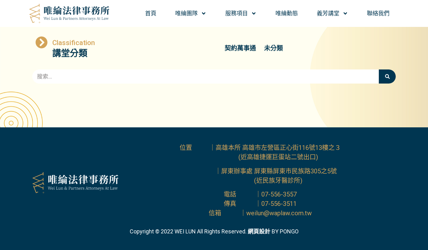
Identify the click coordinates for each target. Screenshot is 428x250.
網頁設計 (259, 231)
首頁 (150, 13)
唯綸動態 (286, 13)
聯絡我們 (378, 13)
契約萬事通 (240, 48)
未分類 (273, 48)
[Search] (387, 76)
